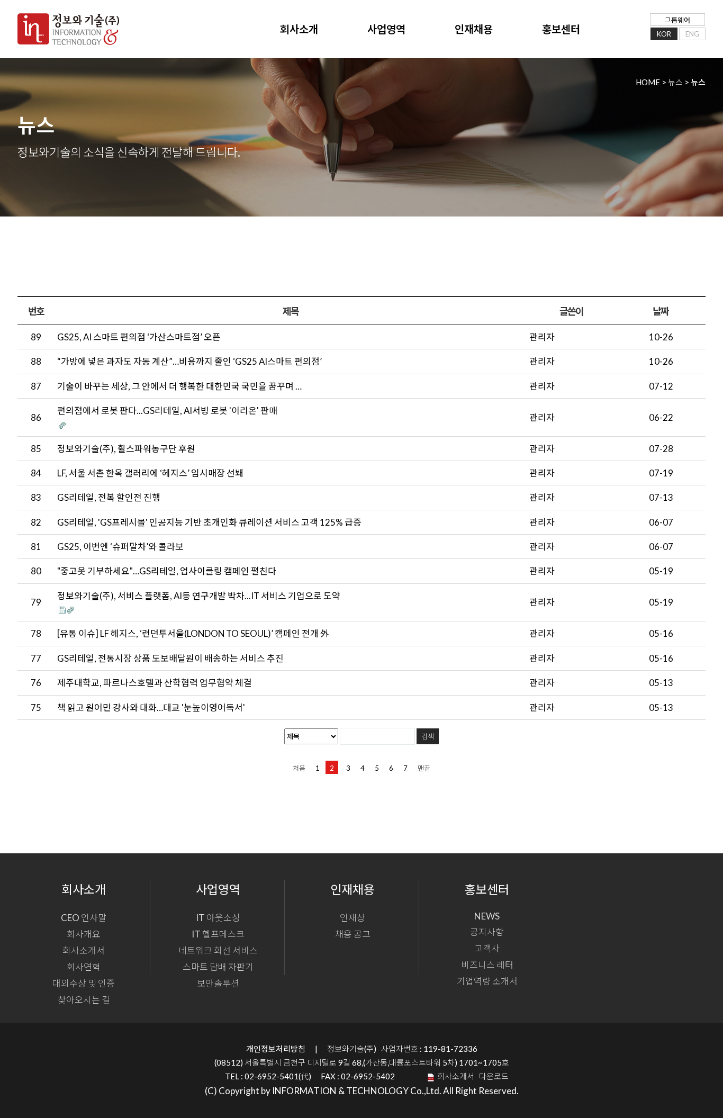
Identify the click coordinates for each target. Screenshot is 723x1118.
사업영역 (386, 29)
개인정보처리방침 (275, 1048)
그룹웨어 (677, 20)
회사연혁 (84, 966)
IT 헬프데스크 (218, 934)
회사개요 (84, 934)
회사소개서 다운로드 (471, 1076)
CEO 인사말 (83, 917)
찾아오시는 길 (84, 999)
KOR (664, 34)
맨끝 (424, 768)
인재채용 (474, 29)
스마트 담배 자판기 (218, 966)
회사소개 (299, 29)
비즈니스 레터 (487, 964)
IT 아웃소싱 (218, 917)
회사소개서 (83, 950)
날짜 (660, 311)
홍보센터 (561, 29)
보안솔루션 (218, 983)
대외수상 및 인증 (83, 983)
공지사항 (487, 931)
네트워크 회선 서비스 (218, 950)
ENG (692, 34)
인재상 (352, 917)
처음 (299, 768)
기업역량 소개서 (487, 981)
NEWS (487, 916)
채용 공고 (352, 934)
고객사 (487, 948)
